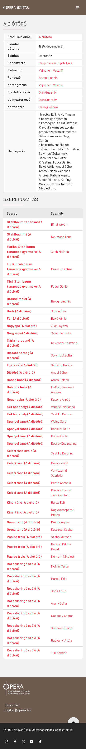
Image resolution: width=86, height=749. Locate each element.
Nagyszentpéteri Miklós (62, 512)
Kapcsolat (18, 707)
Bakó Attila (59, 318)
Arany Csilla (59, 603)
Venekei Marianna (63, 407)
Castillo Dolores (62, 414)
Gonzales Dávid (61, 628)
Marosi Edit (59, 578)
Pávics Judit (59, 463)
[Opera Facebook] (15, 741)
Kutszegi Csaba (62, 529)
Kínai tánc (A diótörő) (23, 502)
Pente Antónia (61, 483)
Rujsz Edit (58, 502)
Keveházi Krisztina (64, 343)
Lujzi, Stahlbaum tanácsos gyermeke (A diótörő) (24, 269)
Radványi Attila (61, 640)
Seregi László (48, 78)
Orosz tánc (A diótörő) (23, 522)
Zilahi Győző (59, 326)
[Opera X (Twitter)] (23, 741)
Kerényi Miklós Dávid (61, 546)
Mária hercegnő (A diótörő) (20, 342)
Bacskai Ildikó (60, 429)
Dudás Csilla (59, 436)
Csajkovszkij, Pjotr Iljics (55, 63)
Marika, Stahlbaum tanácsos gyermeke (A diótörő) (24, 252)
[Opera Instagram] (6, 741)
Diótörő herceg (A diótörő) (20, 355)
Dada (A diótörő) (19, 311)
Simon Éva (58, 311)
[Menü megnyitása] (78, 8)
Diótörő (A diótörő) (21, 372)
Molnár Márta (60, 566)
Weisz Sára (58, 421)
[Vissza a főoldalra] (16, 689)
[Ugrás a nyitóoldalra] (16, 8)
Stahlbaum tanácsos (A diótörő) (25, 224)
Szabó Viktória (61, 537)
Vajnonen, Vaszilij (51, 70)
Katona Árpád (60, 399)
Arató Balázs (60, 380)
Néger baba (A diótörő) (23, 399)
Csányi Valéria (48, 107)
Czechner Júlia (61, 333)
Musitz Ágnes (60, 522)
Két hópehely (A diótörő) (25, 407)
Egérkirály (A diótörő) (22, 365)
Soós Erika (58, 591)
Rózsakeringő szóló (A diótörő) (23, 566)
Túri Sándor (59, 653)
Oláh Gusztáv (48, 92)
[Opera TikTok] (40, 741)
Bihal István (59, 224)
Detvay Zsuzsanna (64, 443)
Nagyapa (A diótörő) (22, 326)
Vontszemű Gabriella (59, 472)
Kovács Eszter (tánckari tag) (61, 492)
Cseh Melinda (60, 252)
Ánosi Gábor (59, 372)
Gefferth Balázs (61, 365)
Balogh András (61, 301)
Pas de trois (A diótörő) (24, 537)
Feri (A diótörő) (18, 318)
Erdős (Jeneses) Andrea (62, 389)
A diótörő (45, 37)
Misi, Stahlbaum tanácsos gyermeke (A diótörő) (24, 286)
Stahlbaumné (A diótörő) (19, 236)
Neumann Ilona (61, 237)
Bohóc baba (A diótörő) (24, 380)
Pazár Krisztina (61, 269)
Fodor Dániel (59, 286)
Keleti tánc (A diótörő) (23, 463)
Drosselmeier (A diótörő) (19, 301)
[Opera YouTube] (31, 741)
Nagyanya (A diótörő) (22, 333)
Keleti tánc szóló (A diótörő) (21, 453)
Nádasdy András (62, 616)
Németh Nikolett (62, 556)
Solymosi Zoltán (62, 355)
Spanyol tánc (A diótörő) (25, 421)
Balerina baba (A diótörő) (19, 389)
